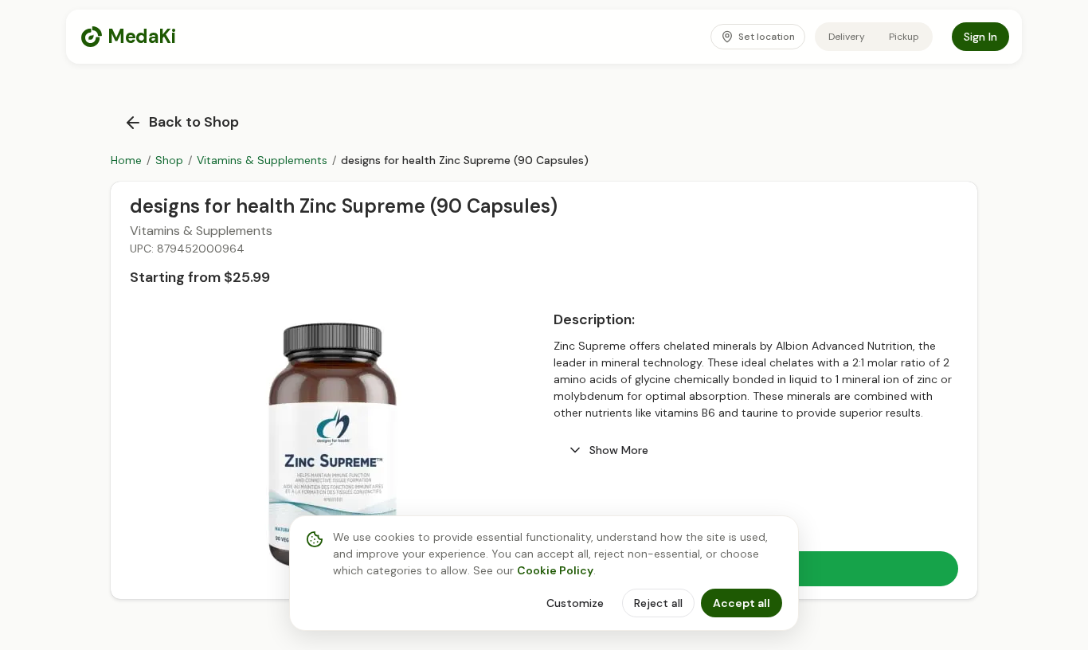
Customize (575, 603)
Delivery (846, 36)
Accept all (741, 603)
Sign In (980, 36)
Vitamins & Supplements (262, 160)
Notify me (915, 573)
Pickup (904, 36)
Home (126, 160)
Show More (618, 450)
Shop (169, 160)
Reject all (658, 603)
